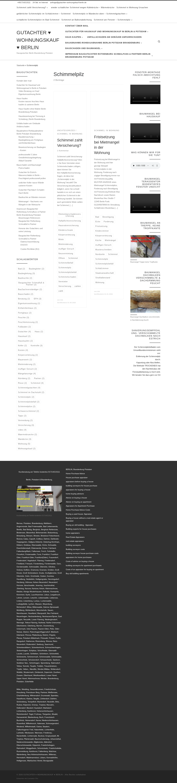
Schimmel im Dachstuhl (31, 392)
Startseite (21, 65)
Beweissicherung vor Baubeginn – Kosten (32, 148)
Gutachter (24, 331)
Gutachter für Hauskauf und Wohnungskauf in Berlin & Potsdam (32, 86)
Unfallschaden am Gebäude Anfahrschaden (28, 125)
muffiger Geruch (27, 369)
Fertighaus (25, 313)
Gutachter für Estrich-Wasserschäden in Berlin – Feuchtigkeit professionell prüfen (32, 175)
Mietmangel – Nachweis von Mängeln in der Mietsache (31, 203)
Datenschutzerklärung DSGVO (29, 243)
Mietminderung (27, 364)
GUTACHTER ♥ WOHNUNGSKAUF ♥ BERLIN (43, 775)
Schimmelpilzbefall (29, 402)
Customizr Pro (32, 778)
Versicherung (26, 425)
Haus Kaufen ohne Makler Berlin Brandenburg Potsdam (32, 110)
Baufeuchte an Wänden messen (32, 197)
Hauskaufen (25, 341)
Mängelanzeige (27, 373)
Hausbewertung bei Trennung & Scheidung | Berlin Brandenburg (32, 117)
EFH (37, 299)
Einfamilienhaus (27, 308)
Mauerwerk (25, 359)
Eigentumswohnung (29, 303)
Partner (39, 378)
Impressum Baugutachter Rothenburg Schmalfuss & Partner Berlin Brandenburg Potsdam (31, 212)
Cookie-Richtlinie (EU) (29, 249)
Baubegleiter (36, 269)
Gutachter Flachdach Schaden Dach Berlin (31, 191)
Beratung (24, 299)
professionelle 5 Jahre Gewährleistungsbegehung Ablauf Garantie (30, 157)
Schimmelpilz (26, 397)
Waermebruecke (27, 434)
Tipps (22, 416)
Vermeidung (25, 420)
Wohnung (24, 444)
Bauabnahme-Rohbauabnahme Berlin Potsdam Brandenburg (30, 132)
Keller (22, 345)
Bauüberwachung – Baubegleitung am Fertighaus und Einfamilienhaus (31, 140)
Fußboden (24, 327)
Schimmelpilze (27, 406)
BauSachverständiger (30, 289)
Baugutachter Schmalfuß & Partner (31, 284)
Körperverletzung (28, 355)
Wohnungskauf (27, 448)
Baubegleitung (26, 273)
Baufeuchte (25, 278)
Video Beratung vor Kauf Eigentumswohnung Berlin (30, 92)
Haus (39, 331)
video (22, 430)
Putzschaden (24, 168)
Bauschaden (25, 294)
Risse (22, 383)
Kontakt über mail (24, 81)
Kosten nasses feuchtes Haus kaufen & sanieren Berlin (31, 103)
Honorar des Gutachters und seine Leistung (31, 230)
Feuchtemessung (28, 322)
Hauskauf (24, 336)
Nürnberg (24, 378)
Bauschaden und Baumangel (29, 165)
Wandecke (24, 439)
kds (61, 300)
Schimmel (37, 383)
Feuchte (23, 317)
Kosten (23, 350)
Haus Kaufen (22, 98)
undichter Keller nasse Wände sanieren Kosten (31, 184)
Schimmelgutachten (29, 388)
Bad (21, 269)
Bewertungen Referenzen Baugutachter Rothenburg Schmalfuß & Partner (29, 221)
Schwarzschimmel (28, 411)
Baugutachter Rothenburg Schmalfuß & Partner (29, 237)
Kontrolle (37, 345)
